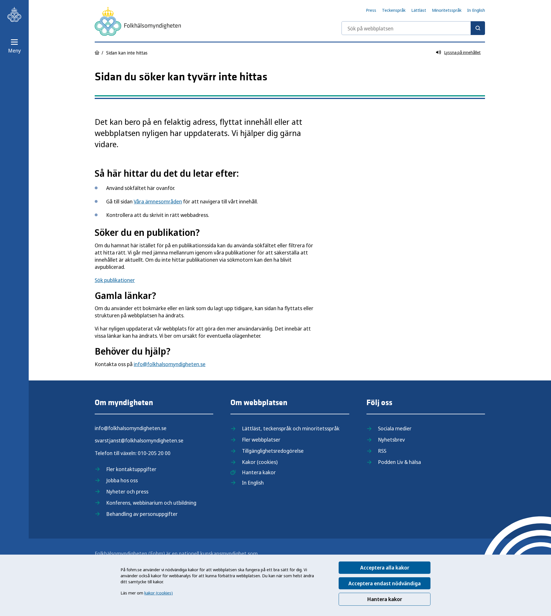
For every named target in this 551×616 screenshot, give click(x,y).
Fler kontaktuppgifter (131, 469)
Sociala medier (395, 428)
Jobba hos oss (122, 480)
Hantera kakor (384, 599)
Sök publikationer (115, 280)
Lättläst (418, 10)
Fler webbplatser (261, 439)
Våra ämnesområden (158, 201)
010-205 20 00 (154, 453)
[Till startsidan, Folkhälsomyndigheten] (14, 14)
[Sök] (478, 28)
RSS (382, 450)
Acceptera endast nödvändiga (384, 583)
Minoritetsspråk (446, 10)
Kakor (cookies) (260, 461)
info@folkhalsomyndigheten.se (169, 364)
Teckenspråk (394, 10)
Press (371, 10)
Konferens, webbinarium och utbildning (151, 502)
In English (476, 10)
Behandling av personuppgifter (142, 513)
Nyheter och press (127, 491)
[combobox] (413, 28)
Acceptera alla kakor (384, 567)
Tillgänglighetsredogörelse (273, 450)
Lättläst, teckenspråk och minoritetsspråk (290, 428)
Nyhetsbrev (391, 439)
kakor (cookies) (158, 593)
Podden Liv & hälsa (399, 461)
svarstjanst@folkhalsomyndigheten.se (139, 440)
